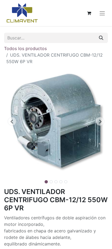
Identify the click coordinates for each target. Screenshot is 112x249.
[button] (12, 121)
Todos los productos (25, 48)
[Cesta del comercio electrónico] (88, 13)
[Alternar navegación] (102, 13)
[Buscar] (101, 38)
